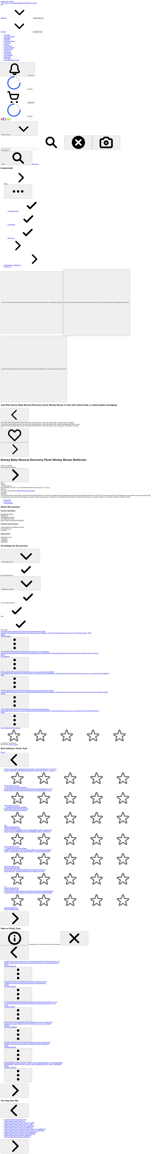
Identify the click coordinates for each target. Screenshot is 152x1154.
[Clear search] (78, 143)
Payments (7, 50)
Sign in (7, 3)
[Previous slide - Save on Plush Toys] (14, 952)
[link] (14, 475)
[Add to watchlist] (14, 435)
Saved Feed (8, 46)
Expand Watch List (38, 18)
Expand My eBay (37, 32)
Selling (6, 44)
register (13, 3)
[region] (76, 424)
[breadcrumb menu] (18, 192)
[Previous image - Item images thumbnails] (14, 415)
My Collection (8, 55)
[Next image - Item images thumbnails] (14, 449)
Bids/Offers (7, 38)
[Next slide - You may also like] (14, 1146)
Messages (7, 57)
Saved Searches (9, 47)
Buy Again (7, 43)
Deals (18, 3)
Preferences (8, 54)
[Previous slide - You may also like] (14, 1111)
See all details (8, 503)
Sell (2, 4)
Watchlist (7, 39)
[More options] (14, 644)
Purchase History (9, 41)
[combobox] (19, 149)
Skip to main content (7, 1)
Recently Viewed (9, 36)
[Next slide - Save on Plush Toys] (14, 1091)
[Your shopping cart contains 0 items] (14, 102)
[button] (16, 158)
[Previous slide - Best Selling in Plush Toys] (14, 760)
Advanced (35, 164)
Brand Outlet (23, 3)
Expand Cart (31, 102)
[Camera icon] (106, 143)
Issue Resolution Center (11, 60)
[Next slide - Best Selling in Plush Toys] (14, 919)
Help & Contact (32, 3)
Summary (7, 35)
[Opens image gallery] (1, 428)
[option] (76, 569)
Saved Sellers (8, 49)
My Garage (7, 52)
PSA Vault (7, 58)
